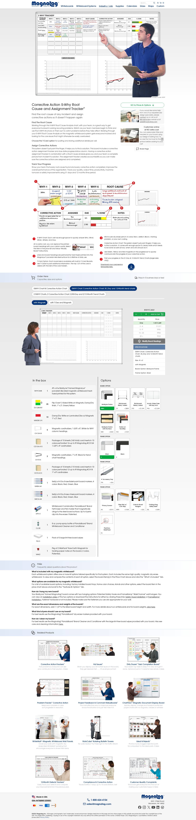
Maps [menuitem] (151, 6)
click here (151, 607)
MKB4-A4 (38, 486)
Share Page (144, 149)
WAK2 (38, 554)
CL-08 (38, 528)
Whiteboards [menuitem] (67, 6)
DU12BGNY (38, 408)
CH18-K (38, 460)
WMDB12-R (38, 420)
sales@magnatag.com (148, 122)
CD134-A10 (38, 446)
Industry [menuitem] (106, 6)
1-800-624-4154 (99, 799)
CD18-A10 (38, 473)
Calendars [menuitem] (132, 6)
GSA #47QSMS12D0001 (41, 800)
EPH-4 (38, 514)
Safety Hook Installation (136, 597)
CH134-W (38, 433)
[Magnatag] (153, 797)
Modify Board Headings (151, 341)
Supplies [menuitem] (120, 6)
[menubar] (112, 6)
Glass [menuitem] (142, 6)
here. (61, 624)
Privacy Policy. (44, 817)
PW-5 (38, 541)
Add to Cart (155, 314)
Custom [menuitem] (160, 6)
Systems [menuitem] (86, 6)
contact (143, 117)
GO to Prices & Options (141, 105)
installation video (50, 597)
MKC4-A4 (38, 499)
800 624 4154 (145, 119)
